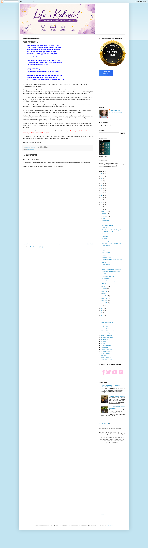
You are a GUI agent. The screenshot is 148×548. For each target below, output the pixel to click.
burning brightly (106, 241)
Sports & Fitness (105, 353)
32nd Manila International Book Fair (112, 260)
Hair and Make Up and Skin (108, 331)
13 (102, 204)
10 (102, 306)
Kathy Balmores (115, 110)
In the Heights (106, 252)
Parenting (103, 341)
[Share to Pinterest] (47, 147)
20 (102, 188)
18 (102, 193)
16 (102, 197)
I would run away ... (107, 257)
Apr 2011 (105, 296)
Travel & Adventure (106, 357)
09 (102, 308)
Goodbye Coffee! (106, 262)
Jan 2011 (105, 303)
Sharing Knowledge (106, 351)
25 (102, 176)
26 (102, 174)
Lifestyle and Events (106, 335)
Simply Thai (105, 220)
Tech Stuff (103, 355)
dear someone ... (106, 245)
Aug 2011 (105, 286)
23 (102, 181)
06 (102, 315)
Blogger (110, 525)
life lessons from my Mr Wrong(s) (111, 271)
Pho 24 (104, 283)
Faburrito (104, 255)
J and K (104, 250)
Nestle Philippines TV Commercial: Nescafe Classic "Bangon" (111, 386)
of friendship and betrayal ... (109, 281)
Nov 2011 (105, 213)
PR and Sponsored (106, 345)
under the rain (106, 227)
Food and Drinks (105, 329)
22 (102, 183)
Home (58, 244)
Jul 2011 (104, 289)
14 (102, 202)
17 (102, 195)
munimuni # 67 (106, 278)
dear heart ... (105, 267)
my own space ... (106, 234)
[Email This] (39, 147)
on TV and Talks (105, 339)
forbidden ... (105, 238)
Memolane (105, 236)
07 (102, 313)
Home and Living (105, 333)
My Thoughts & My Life (107, 337)
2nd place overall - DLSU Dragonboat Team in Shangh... (112, 230)
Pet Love (103, 343)
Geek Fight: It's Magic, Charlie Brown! (112, 243)
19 (102, 190)
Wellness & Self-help (106, 360)
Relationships (30, 149)
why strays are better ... (108, 225)
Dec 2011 (105, 211)
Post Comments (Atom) (36, 247)
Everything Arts (105, 325)
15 (102, 200)
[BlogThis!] (41, 147)
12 (102, 207)
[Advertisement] (58, 227)
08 (102, 310)
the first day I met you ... (108, 276)
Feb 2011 (105, 300)
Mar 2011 (105, 298)
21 (102, 185)
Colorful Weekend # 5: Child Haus (111, 269)
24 (102, 178)
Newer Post (26, 244)
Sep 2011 (105, 218)
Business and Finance (107, 322)
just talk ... (105, 274)
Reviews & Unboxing (106, 349)
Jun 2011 (105, 291)
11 (102, 209)
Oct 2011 (105, 216)
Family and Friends (106, 327)
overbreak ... (105, 248)
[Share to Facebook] (45, 147)
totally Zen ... (105, 223)
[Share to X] (43, 147)
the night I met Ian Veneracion (117, 396)
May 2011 (105, 293)
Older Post (90, 244)
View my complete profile (115, 113)
